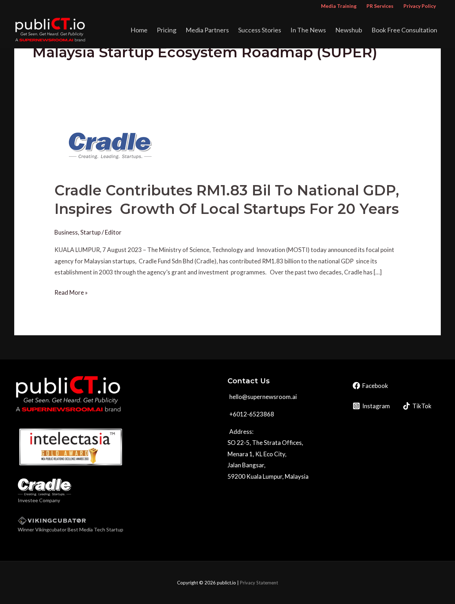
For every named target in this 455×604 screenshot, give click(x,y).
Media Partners (207, 30)
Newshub (348, 30)
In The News (308, 30)
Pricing (166, 30)
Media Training (339, 6)
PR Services (380, 6)
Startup (90, 232)
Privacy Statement (259, 582)
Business (66, 232)
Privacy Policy (419, 6)
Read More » (71, 291)
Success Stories (259, 30)
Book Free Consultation (404, 30)
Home (139, 30)
